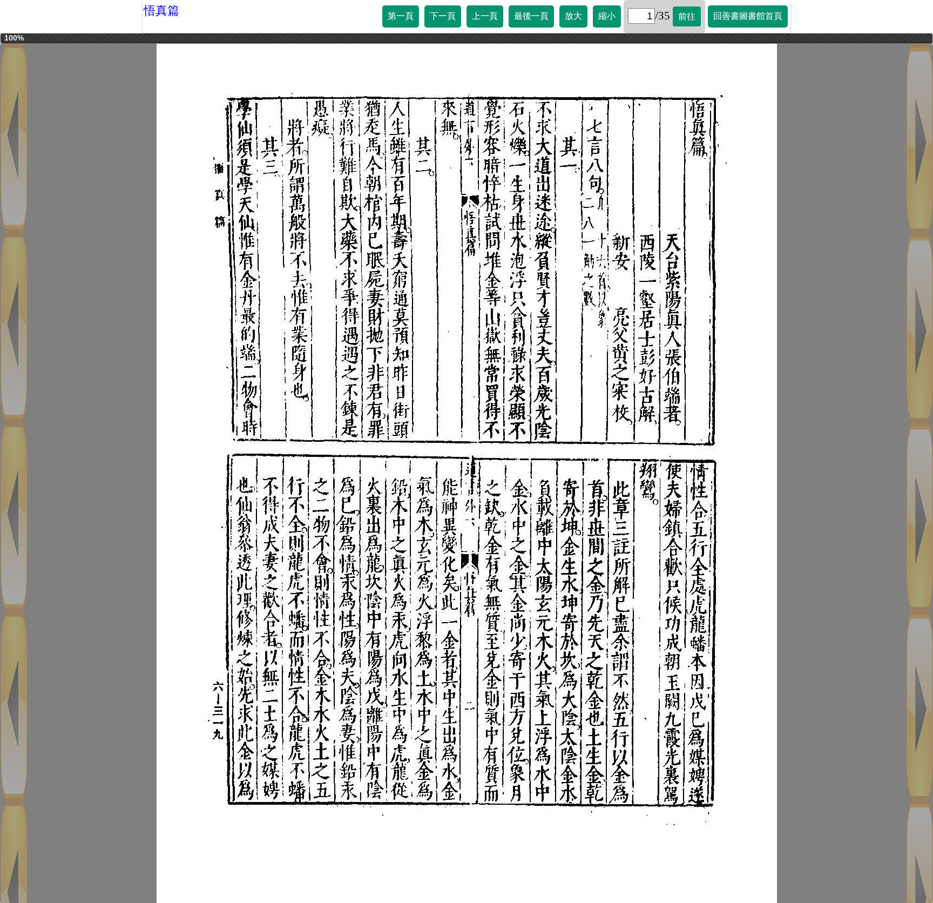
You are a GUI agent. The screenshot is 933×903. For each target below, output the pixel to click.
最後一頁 (531, 16)
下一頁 (443, 16)
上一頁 (485, 16)
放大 (573, 16)
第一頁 (401, 16)
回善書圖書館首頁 (747, 16)
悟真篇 (161, 10)
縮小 (607, 16)
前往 (686, 16)
